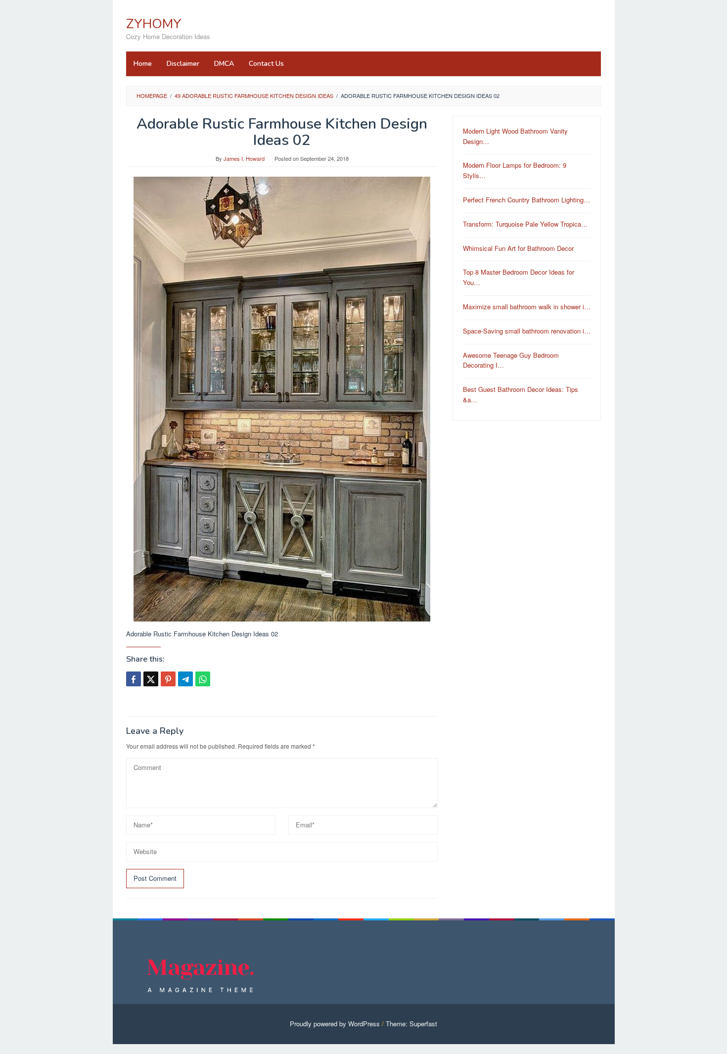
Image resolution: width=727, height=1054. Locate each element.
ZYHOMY (154, 24)
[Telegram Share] (185, 678)
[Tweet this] (150, 678)
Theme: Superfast (411, 1023)
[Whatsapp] (202, 678)
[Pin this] (168, 678)
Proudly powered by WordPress (335, 1023)
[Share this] (133, 678)
